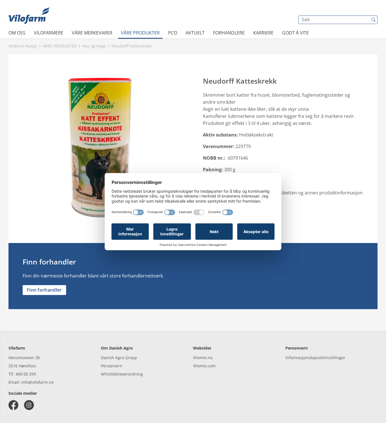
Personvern (111, 365)
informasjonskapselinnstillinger (315, 357)
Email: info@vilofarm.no (31, 382)
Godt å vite (295, 33)
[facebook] (13, 405)
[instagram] (29, 405)
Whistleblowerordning (122, 374)
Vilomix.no (202, 357)
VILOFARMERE (48, 33)
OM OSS (16, 33)
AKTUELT (195, 33)
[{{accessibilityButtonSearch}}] (373, 20)
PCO (172, 33)
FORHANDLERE (229, 33)
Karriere (263, 33)
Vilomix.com (204, 365)
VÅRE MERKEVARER (92, 33)
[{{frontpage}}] (28, 15)
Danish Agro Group (119, 357)
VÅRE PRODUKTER (140, 33)
